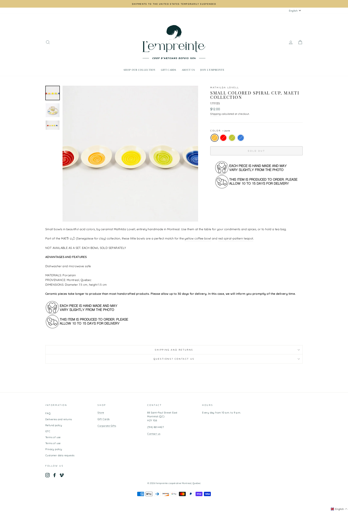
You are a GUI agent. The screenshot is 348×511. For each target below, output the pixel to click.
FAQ (48, 413)
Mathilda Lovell (224, 87)
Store (101, 412)
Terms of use (53, 437)
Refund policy (53, 425)
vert (232, 137)
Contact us (153, 433)
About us (188, 69)
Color (220, 130)
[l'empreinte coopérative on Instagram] (47, 475)
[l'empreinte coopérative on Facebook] (54, 475)
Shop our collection (140, 69)
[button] (339, 509)
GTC (47, 431)
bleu (240, 137)
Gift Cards (103, 419)
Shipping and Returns (174, 349)
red (223, 137)
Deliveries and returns (58, 419)
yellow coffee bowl (198, 238)
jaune (214, 137)
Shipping (215, 113)
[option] (174, 4)
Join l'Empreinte (212, 69)
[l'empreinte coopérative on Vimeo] (61, 475)
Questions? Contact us (174, 358)
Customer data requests (59, 455)
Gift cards (168, 69)
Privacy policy (53, 449)
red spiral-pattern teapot (235, 238)
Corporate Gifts (107, 425)
